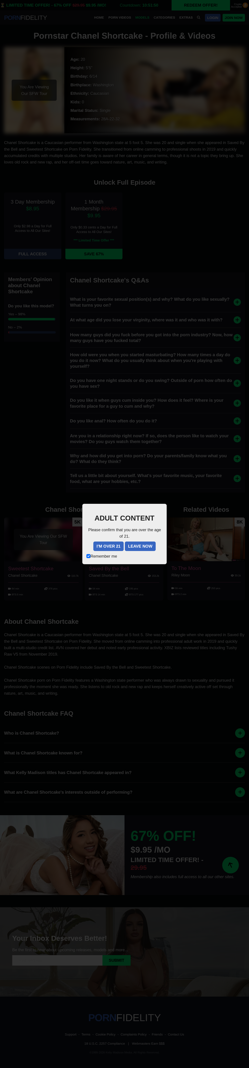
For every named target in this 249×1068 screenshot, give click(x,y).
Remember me (103, 556)
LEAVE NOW (140, 546)
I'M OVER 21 (108, 546)
